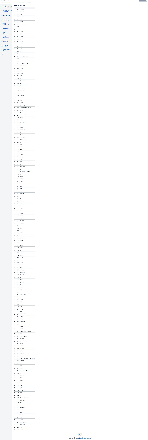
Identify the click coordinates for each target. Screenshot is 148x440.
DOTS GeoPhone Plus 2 (5, 24)
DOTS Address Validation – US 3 (6, 18)
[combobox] (143, 1)
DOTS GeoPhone (4, 23)
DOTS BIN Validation (4, 19)
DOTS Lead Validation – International (6, 28)
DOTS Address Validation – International (6, 14)
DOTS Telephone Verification (5, 49)
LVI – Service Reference (5, 37)
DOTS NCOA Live (4, 44)
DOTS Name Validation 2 (5, 42)
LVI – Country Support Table (6, 40)
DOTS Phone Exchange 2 (5, 46)
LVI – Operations (4, 29)
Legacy (2, 54)
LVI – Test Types (4, 31)
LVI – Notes (3, 32)
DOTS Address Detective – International (6, 6)
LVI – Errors (3, 33)
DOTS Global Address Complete (6, 15)
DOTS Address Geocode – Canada (6, 10)
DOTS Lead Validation (4, 27)
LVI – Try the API (4, 36)
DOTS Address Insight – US (5, 11)
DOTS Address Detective (5, 5)
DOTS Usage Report (4, 50)
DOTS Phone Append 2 (4, 45)
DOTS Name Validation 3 (5, 41)
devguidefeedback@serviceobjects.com (85, 438)
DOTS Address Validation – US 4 (6, 16)
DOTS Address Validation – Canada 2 (6, 12)
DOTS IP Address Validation (5, 25)
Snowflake (2, 53)
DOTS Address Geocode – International (6, 7)
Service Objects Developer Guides (7, 0)
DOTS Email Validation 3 (5, 20)
